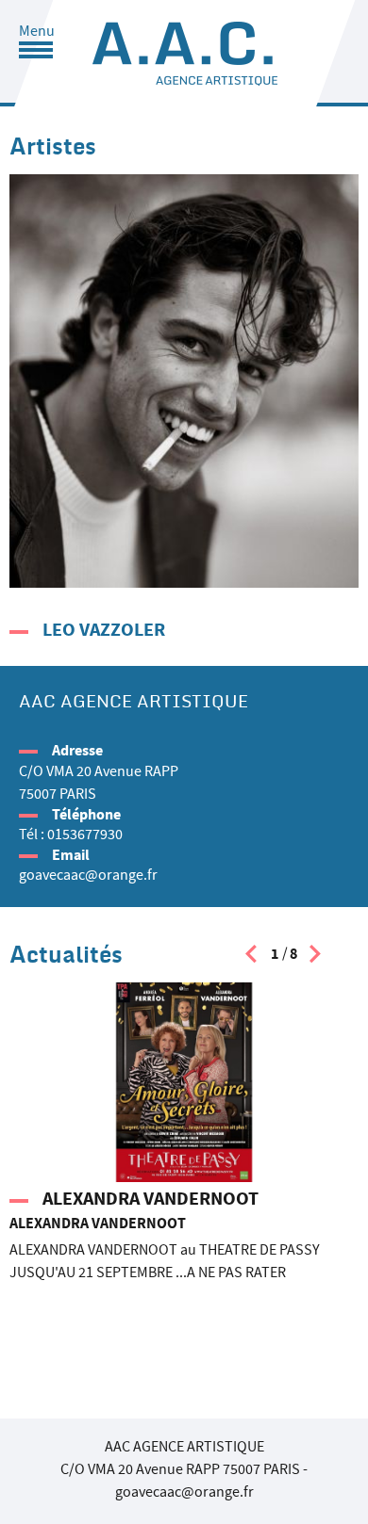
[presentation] (251, 958)
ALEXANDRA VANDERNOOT (150, 1198)
